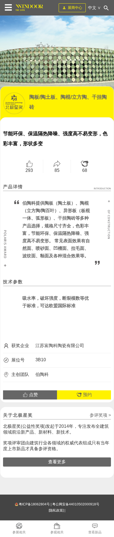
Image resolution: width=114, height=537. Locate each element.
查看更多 (57, 461)
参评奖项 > (100, 415)
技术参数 (13, 281)
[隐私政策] (56, 510)
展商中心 (75, 8)
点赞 (33, 394)
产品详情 (57, 187)
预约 (87, 394)
